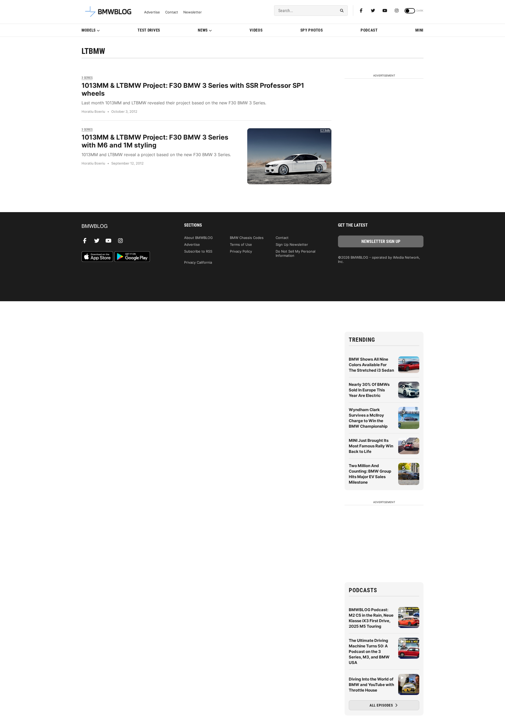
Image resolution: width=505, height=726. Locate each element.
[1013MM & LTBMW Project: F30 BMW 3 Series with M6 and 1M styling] (289, 156)
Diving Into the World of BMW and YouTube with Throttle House (371, 685)
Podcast (369, 30)
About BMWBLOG (198, 238)
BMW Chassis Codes (247, 238)
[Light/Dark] (410, 10)
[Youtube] (384, 10)
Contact (171, 12)
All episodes (382, 705)
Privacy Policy (241, 251)
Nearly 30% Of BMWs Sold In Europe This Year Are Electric (369, 390)
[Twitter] (373, 10)
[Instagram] (396, 10)
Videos (256, 30)
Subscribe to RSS (198, 251)
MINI (419, 30)
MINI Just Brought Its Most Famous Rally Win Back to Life (371, 446)
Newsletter (192, 12)
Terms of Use (241, 244)
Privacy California (198, 262)
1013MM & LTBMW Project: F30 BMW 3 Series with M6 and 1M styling (155, 141)
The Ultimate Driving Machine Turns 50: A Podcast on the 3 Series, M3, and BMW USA (369, 651)
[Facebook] (361, 10)
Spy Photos (311, 30)
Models (89, 30)
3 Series (87, 78)
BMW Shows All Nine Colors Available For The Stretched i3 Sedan (371, 365)
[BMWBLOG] (124, 226)
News (203, 30)
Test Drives (149, 30)
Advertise (152, 12)
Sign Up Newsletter (292, 244)
